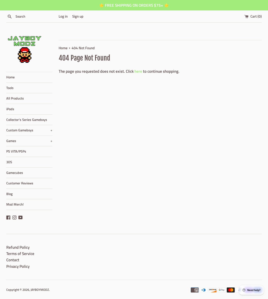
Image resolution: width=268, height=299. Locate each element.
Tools (10, 87)
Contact (12, 260)
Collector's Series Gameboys (26, 119)
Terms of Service (20, 253)
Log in (63, 16)
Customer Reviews (19, 183)
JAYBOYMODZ (40, 289)
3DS (9, 161)
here (138, 71)
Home (10, 77)
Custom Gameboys (29, 130)
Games (29, 140)
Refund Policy (18, 247)
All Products (15, 98)
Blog (9, 193)
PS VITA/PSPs (16, 151)
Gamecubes (14, 172)
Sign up (77, 16)
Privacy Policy (18, 266)
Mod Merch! (15, 204)
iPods (10, 108)
